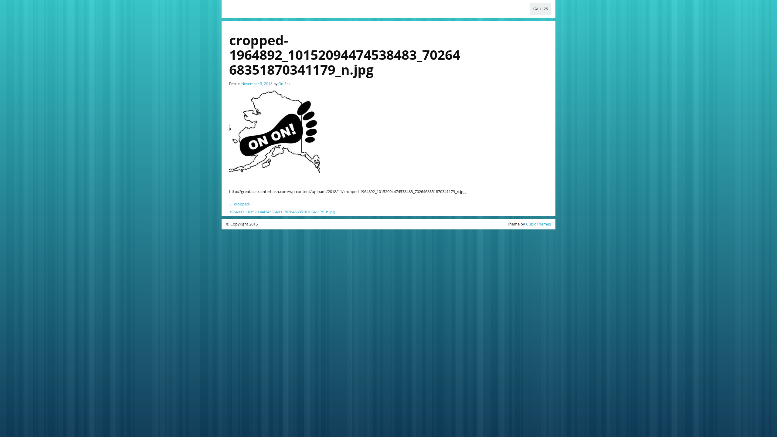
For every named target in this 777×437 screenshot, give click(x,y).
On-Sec (284, 83)
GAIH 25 (540, 9)
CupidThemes (538, 224)
